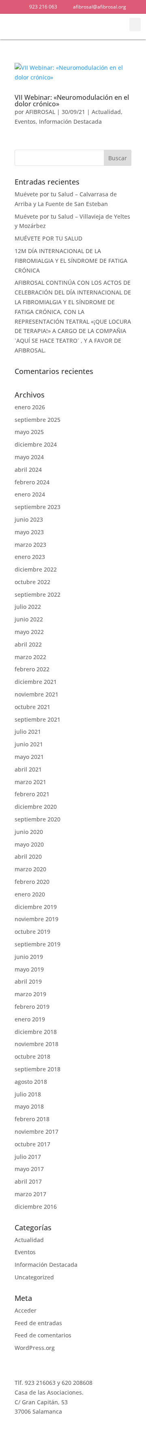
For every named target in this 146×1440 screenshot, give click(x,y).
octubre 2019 (32, 931)
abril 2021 (28, 769)
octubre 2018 (32, 1056)
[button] (113, 26)
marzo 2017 (30, 1194)
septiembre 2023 (37, 507)
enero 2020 (30, 894)
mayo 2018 (29, 1106)
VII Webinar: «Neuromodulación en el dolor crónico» (72, 100)
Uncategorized (34, 1277)
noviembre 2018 (36, 1044)
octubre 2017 (32, 1144)
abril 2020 (28, 856)
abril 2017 (28, 1181)
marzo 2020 (30, 869)
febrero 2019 (32, 1006)
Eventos (25, 121)
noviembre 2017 (36, 1131)
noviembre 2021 (36, 694)
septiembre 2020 (37, 819)
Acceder (25, 1310)
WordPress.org (35, 1348)
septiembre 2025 (37, 419)
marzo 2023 (30, 544)
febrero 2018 (32, 1119)
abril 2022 (28, 644)
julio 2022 (28, 606)
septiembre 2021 (37, 719)
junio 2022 (29, 619)
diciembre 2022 (36, 569)
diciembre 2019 (36, 907)
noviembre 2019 (36, 919)
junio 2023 (29, 519)
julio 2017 (28, 1157)
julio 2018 (28, 1094)
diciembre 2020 (36, 806)
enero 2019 (30, 1019)
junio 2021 (29, 744)
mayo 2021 (29, 757)
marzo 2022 (30, 657)
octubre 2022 (32, 582)
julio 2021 (28, 731)
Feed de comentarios (43, 1335)
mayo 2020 (29, 844)
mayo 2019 (29, 969)
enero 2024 (30, 494)
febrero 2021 (32, 794)
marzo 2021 (30, 782)
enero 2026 (30, 407)
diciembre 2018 (36, 1032)
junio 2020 (29, 832)
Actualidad (106, 112)
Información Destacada (70, 121)
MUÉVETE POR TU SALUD (48, 238)
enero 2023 (30, 557)
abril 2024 (28, 469)
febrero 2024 (32, 482)
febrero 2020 (32, 881)
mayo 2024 (29, 457)
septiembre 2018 (37, 1069)
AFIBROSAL (40, 112)
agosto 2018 (31, 1081)
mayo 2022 (29, 632)
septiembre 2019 (37, 944)
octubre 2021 (32, 707)
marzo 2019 (30, 994)
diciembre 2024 (36, 444)
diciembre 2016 (36, 1206)
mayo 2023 (29, 532)
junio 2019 (29, 957)
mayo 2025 (29, 432)
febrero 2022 (32, 669)
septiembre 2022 (37, 594)
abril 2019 (28, 981)
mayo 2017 (29, 1169)
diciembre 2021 (36, 682)
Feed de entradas (38, 1323)
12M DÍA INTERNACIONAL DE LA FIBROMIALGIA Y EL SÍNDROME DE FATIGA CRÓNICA (71, 260)
